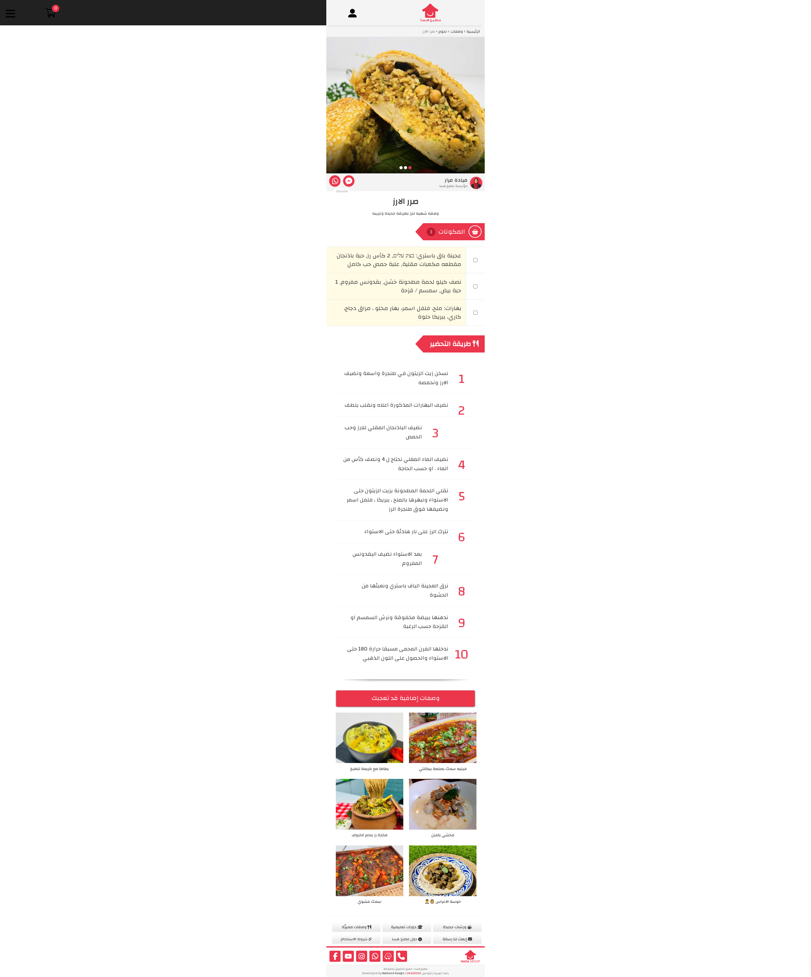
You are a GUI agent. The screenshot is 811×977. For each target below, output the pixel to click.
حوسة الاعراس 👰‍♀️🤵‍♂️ (443, 901)
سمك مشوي (369, 901)
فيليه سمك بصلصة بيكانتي (443, 769)
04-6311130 (413, 973)
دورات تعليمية (404, 927)
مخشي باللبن (442, 835)
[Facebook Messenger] (348, 181)
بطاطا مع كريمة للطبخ (369, 769)
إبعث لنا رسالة (455, 939)
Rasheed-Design (393, 973)
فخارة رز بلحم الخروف (369, 835)
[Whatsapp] (335, 181)
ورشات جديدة (455, 927)
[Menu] (10, 13)
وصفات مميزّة (354, 927)
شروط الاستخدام (354, 938)
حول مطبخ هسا (405, 938)
